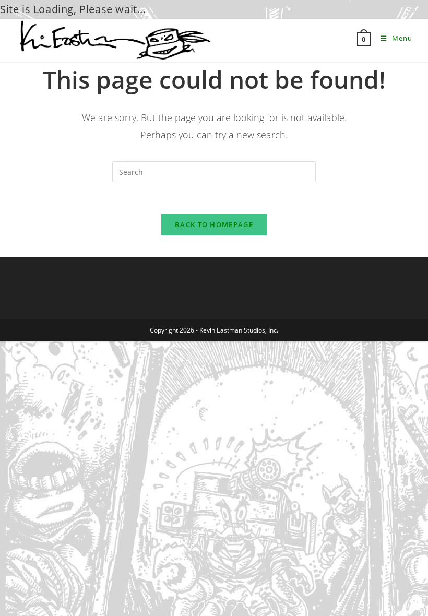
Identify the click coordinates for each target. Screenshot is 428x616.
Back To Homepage (214, 224)
